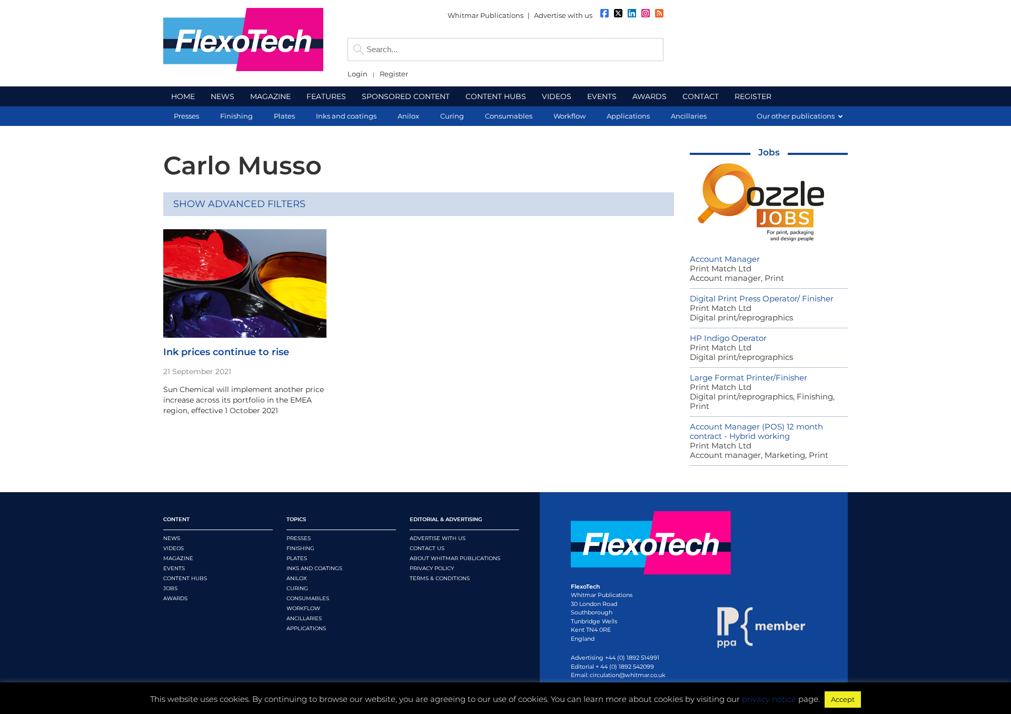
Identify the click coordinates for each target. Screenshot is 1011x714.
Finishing (300, 548)
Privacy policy (432, 568)
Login (358, 74)
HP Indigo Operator (728, 338)
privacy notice (769, 699)
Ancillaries (304, 618)
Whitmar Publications (485, 15)
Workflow (303, 608)
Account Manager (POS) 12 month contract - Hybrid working (756, 431)
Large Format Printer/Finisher (748, 378)
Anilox (296, 578)
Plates (296, 558)
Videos (173, 548)
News (171, 538)
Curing (297, 588)
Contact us (427, 548)
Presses (298, 538)
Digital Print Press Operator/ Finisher (762, 299)
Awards (175, 598)
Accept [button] (843, 699)
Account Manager (725, 259)
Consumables (307, 598)
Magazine (178, 558)
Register (394, 74)
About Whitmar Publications (455, 558)
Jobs (769, 152)
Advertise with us (563, 15)
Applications (306, 628)
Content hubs (185, 578)
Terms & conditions (440, 578)
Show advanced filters (239, 204)
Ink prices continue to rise (226, 352)
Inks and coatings (314, 568)
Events (174, 568)
